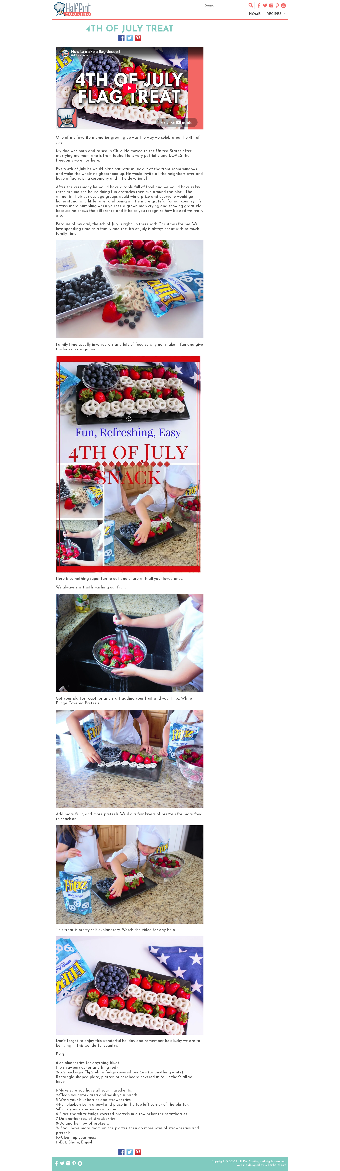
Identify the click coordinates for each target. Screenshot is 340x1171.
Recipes (273, 14)
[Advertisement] (249, 51)
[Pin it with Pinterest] (138, 38)
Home (255, 14)
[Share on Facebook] (121, 38)
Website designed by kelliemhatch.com (261, 1165)
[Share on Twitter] (130, 38)
